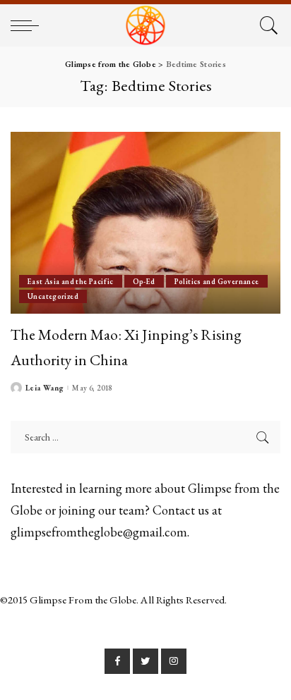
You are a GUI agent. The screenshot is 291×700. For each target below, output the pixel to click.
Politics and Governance (216, 281)
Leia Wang (44, 388)
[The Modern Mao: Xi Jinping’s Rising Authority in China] (145, 223)
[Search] (266, 25)
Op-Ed (144, 281)
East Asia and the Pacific (71, 281)
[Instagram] (173, 661)
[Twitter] (145, 661)
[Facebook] (117, 661)
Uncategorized (53, 296)
